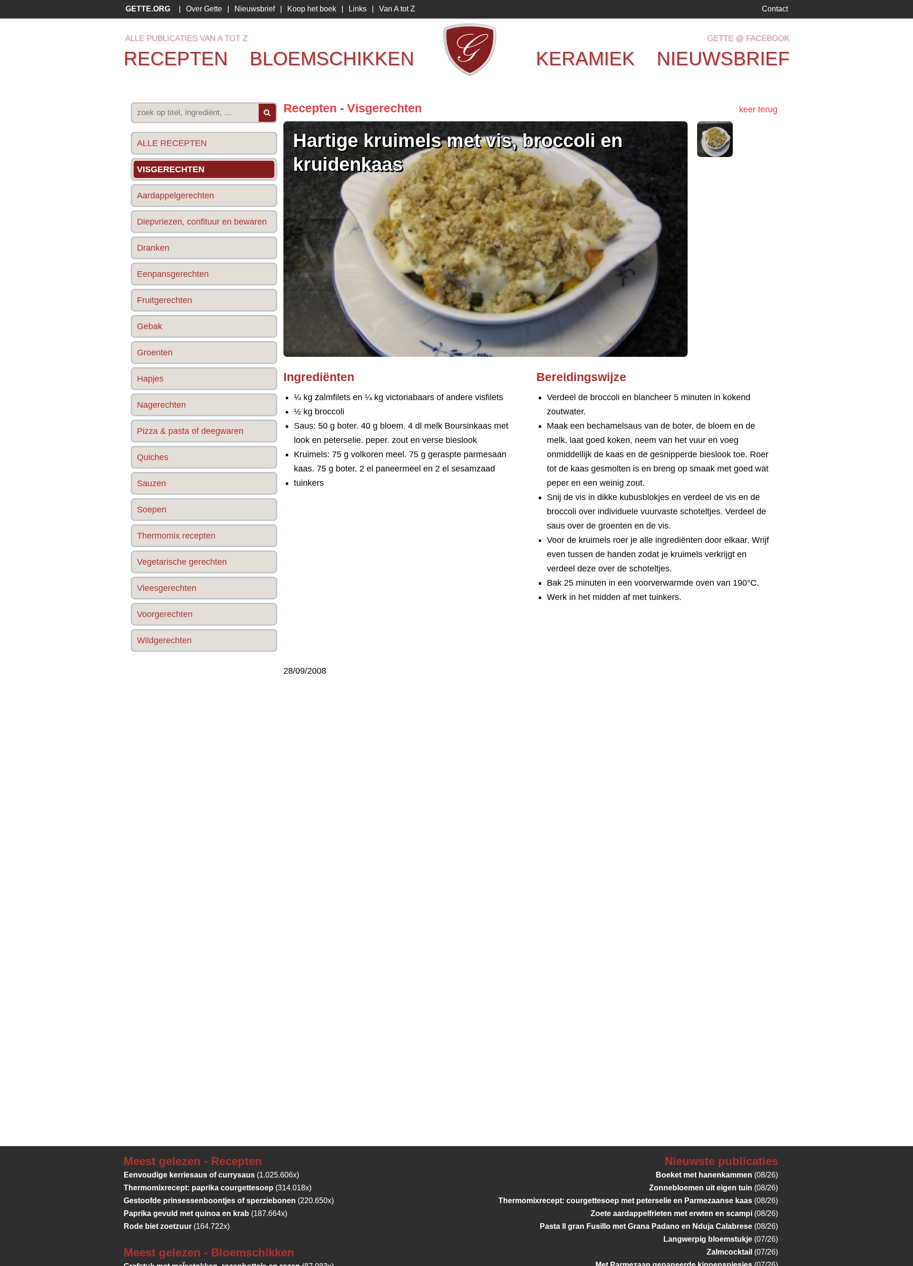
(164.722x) (177, 1226)
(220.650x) (229, 1201)
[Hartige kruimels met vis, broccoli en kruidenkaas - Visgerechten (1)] (715, 154)
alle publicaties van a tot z (186, 38)
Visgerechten (384, 108)
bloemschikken (332, 58)
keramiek (585, 58)
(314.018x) (217, 1188)
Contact (775, 9)
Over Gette (204, 9)
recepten (176, 58)
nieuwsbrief (723, 58)
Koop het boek (311, 9)
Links (358, 9)
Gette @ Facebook (748, 38)
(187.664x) (205, 1213)
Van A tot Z (397, 9)
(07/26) (720, 1239)
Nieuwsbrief (254, 9)
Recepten (310, 108)
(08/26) (717, 1175)
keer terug (758, 109)
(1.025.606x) (211, 1175)
